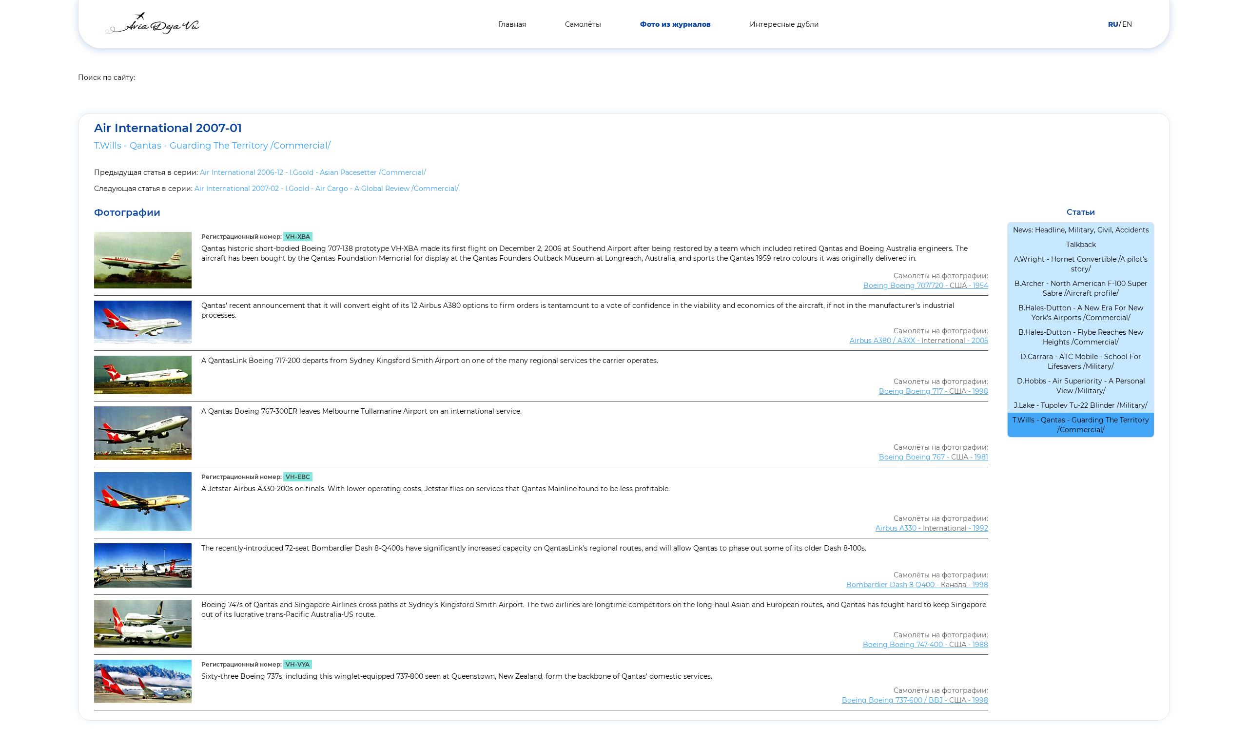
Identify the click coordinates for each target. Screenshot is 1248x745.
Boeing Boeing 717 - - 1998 (933, 391)
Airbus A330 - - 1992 (932, 528)
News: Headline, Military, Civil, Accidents (1081, 230)
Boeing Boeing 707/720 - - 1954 (925, 285)
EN (1127, 24)
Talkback (1081, 244)
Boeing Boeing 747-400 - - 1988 (925, 644)
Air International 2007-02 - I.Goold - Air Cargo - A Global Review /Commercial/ (327, 188)
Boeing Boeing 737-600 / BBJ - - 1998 (915, 700)
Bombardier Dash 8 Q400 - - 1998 (917, 584)
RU (1113, 24)
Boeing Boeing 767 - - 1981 (933, 457)
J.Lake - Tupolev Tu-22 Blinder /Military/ (1081, 405)
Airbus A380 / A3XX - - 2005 (919, 340)
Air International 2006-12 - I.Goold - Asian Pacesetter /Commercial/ (313, 172)
